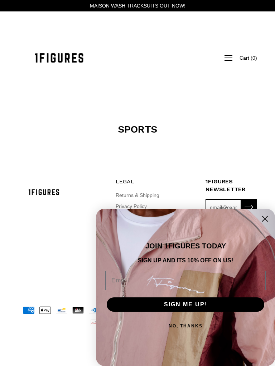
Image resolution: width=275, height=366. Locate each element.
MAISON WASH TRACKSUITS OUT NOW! (137, 6)
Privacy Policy (131, 206)
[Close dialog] (265, 218)
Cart (248, 58)
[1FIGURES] (59, 58)
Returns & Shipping (137, 195)
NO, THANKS (186, 325)
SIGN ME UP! (185, 304)
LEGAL (125, 181)
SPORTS (137, 129)
